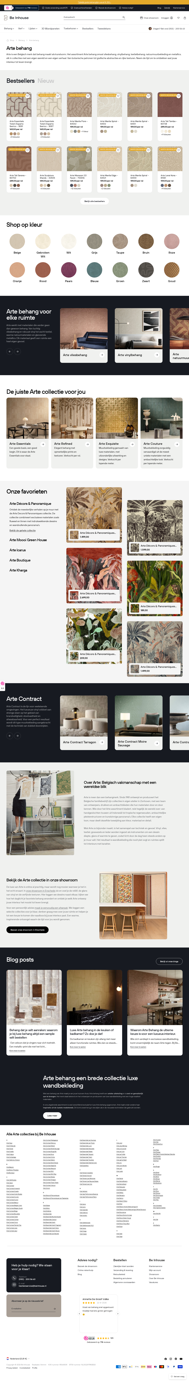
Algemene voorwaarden (124, 1282)
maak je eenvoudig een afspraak (51, 907)
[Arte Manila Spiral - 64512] (109, 104)
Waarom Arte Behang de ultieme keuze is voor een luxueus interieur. (153, 1032)
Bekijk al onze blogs (169, 961)
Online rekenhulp (85, 1270)
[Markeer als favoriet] (27, 96)
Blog (80, 1274)
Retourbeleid (119, 1274)
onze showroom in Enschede (40, 890)
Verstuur (54, 1308)
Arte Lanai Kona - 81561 (169, 176)
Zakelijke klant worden (123, 1266)
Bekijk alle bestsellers (94, 201)
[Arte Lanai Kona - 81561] (170, 158)
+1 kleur (84, 131)
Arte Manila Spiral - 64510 (139, 176)
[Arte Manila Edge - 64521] (109, 158)
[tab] (20, 81)
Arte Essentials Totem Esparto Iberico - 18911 (17, 123)
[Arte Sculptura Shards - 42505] (49, 158)
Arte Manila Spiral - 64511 (139, 122)
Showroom (154, 1274)
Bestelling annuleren (122, 1278)
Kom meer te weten (17, 1051)
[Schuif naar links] (9, 351)
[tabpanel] (94, 142)
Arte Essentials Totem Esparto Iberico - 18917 (47, 123)
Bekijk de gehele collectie (23, 530)
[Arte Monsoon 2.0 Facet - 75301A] (79, 158)
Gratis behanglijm (17, 95)
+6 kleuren (45, 188)
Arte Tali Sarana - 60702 (18, 176)
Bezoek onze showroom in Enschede (27, 930)
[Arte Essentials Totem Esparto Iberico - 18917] (49, 104)
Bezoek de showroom (87, 1266)
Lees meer (52, 1115)
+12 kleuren (76, 188)
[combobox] (94, 18)
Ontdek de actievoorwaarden (94, 2)
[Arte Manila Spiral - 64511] (139, 104)
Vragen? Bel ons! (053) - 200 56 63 (169, 29)
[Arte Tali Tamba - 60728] (170, 104)
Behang (22, 40)
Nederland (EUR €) (18, 1358)
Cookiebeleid (25, 1368)
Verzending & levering (123, 1270)
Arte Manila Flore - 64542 (79, 122)
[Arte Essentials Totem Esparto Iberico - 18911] (19, 104)
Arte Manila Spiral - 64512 (109, 122)
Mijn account (155, 1270)
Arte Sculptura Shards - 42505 (47, 176)
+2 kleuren (105, 188)
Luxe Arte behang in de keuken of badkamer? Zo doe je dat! (92, 1032)
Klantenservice (155, 1266)
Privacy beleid (11, 1368)
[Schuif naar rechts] (17, 351)
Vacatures (153, 1282)
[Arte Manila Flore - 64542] (79, 104)
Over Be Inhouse (156, 1278)
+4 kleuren (15, 137)
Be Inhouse (25, 1365)
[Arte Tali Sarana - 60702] (19, 158)
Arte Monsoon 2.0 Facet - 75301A (78, 176)
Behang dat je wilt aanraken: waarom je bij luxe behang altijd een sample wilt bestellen (33, 1033)
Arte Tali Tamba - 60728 (169, 122)
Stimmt (43, 1365)
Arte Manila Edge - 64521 (109, 176)
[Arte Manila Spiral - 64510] (139, 158)
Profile (34, 1368)
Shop (12, 40)
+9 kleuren (166, 134)
